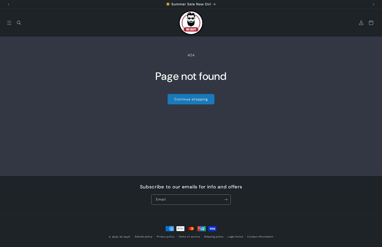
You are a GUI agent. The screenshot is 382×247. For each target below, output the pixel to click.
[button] (9, 23)
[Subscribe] (226, 199)
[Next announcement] (373, 4)
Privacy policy (166, 236)
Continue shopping (191, 99)
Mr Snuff (125, 236)
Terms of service (189, 236)
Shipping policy (214, 236)
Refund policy (144, 236)
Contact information (260, 236)
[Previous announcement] (8, 4)
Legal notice (235, 236)
